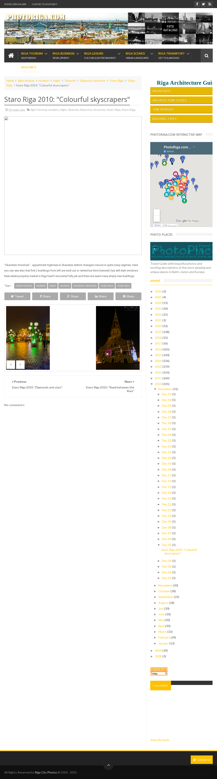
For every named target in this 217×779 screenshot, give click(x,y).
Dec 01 (167, 578)
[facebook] (197, 4)
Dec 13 (167, 498)
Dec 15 (167, 487)
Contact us (204, 759)
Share (46, 296)
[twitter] (203, 4)
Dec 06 (167, 539)
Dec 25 (167, 429)
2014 (158, 361)
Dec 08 (167, 527)
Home (10, 80)
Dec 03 (167, 566)
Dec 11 (167, 510)
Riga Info (31, 69)
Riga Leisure (100, 55)
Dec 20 (167, 458)
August (163, 603)
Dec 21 (167, 452)
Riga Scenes (137, 55)
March (162, 631)
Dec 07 (167, 533)
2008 (158, 656)
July (161, 608)
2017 (158, 343)
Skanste (70, 80)
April (161, 626)
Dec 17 (167, 475)
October (164, 591)
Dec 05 (167, 545)
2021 (158, 320)
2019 (158, 332)
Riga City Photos (46, 772)
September (166, 597)
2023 (158, 308)
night (56, 80)
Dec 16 (167, 481)
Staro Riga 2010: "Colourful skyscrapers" (179, 551)
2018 (158, 337)
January (163, 643)
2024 (158, 303)
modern (44, 80)
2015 (158, 355)
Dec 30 (167, 400)
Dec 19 (167, 463)
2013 (158, 366)
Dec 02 (167, 572)
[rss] (210, 4)
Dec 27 (167, 417)
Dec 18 (167, 469)
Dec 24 (167, 434)
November (165, 585)
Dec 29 (167, 405)
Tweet (19, 296)
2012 (158, 372)
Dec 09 (167, 521)
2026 (158, 291)
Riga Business (63, 55)
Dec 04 (167, 560)
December (165, 389)
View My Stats (160, 740)
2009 (158, 650)
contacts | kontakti (44, 4)
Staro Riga (117, 80)
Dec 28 (167, 411)
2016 (158, 349)
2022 (158, 314)
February (164, 637)
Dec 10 (167, 515)
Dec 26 (167, 423)
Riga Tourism (32, 55)
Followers (160, 685)
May (161, 620)
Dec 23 (167, 440)
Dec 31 (167, 394)
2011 (158, 378)
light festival (26, 80)
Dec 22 (167, 446)
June (161, 614)
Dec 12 (167, 504)
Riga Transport (171, 55)
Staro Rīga (128, 109)
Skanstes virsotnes (93, 80)
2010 (158, 384)
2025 (158, 297)
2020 (158, 326)
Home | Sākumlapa (15, 4)
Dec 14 (167, 492)
